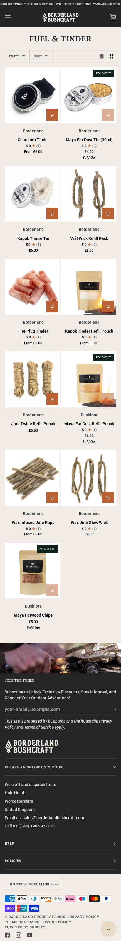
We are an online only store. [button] (34, 767)
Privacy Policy (84, 917)
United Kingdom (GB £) (32, 884)
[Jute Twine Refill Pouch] (32, 379)
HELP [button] (9, 843)
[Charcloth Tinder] (32, 95)
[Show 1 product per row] (102, 56)
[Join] (108, 709)
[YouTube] (29, 935)
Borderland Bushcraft (32, 917)
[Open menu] (13, 17)
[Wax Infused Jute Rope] (32, 478)
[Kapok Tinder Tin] (32, 194)
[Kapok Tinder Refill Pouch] (89, 287)
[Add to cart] (108, 115)
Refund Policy (57, 922)
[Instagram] (18, 935)
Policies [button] (13, 860)
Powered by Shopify (25, 927)
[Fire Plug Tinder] (32, 287)
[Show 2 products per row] (112, 56)
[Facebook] (7, 935)
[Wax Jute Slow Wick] (89, 478)
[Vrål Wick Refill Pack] (89, 194)
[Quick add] (52, 115)
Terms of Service (39, 727)
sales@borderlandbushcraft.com (53, 817)
